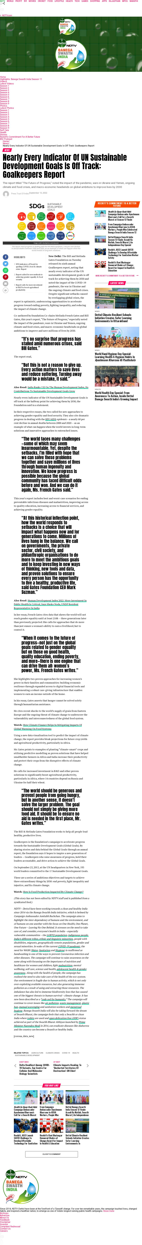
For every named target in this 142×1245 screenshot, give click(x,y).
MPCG (125, 1)
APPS (104, 1)
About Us (4, 1217)
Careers (4, 1231)
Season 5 (4, 94)
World (10, 1)
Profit (18, 1)
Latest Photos (7, 108)
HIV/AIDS (50, 419)
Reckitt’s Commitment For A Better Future (20, 137)
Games (85, 1)
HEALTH (69, 1)
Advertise (4, 1215)
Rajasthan (114, 1)
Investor (4, 1224)
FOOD (50, 1)
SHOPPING (95, 1)
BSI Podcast (6, 139)
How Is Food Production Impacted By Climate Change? (53, 891)
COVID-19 (66, 1053)
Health (3, 132)
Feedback (5, 1220)
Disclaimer (5, 1222)
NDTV (2, 1)
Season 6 (4, 97)
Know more (108, 1211)
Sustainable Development (27, 1055)
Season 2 (4, 88)
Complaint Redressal (10, 1226)
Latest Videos (7, 83)
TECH (77, 1)
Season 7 (4, 99)
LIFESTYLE (59, 1)
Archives (4, 1213)
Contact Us (5, 1228)
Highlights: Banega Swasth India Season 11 (21, 79)
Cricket (42, 1)
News (6, 143)
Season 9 (4, 103)
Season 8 (4, 101)
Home (3, 77)
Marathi (134, 1)
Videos (3, 81)
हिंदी (25, 1)
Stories (3, 134)
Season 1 (4, 86)
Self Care (4, 130)
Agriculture (37, 1053)
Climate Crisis (52, 1053)
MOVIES (32, 1)
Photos (3, 105)
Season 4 (4, 92)
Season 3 (4, 90)
